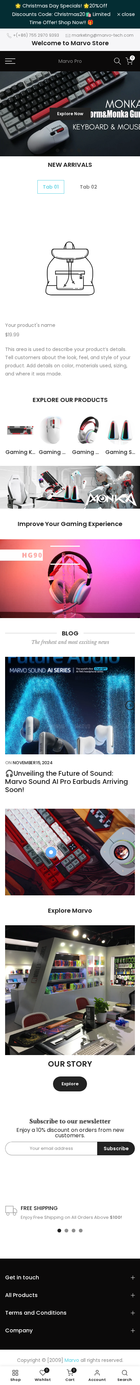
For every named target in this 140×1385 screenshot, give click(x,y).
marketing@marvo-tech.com (103, 35)
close (127, 14)
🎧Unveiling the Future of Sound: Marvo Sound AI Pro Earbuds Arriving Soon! (66, 781)
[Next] (130, 705)
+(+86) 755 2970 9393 (36, 35)
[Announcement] (61, 10)
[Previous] (10, 705)
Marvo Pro (70, 61)
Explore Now (70, 127)
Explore (70, 1084)
